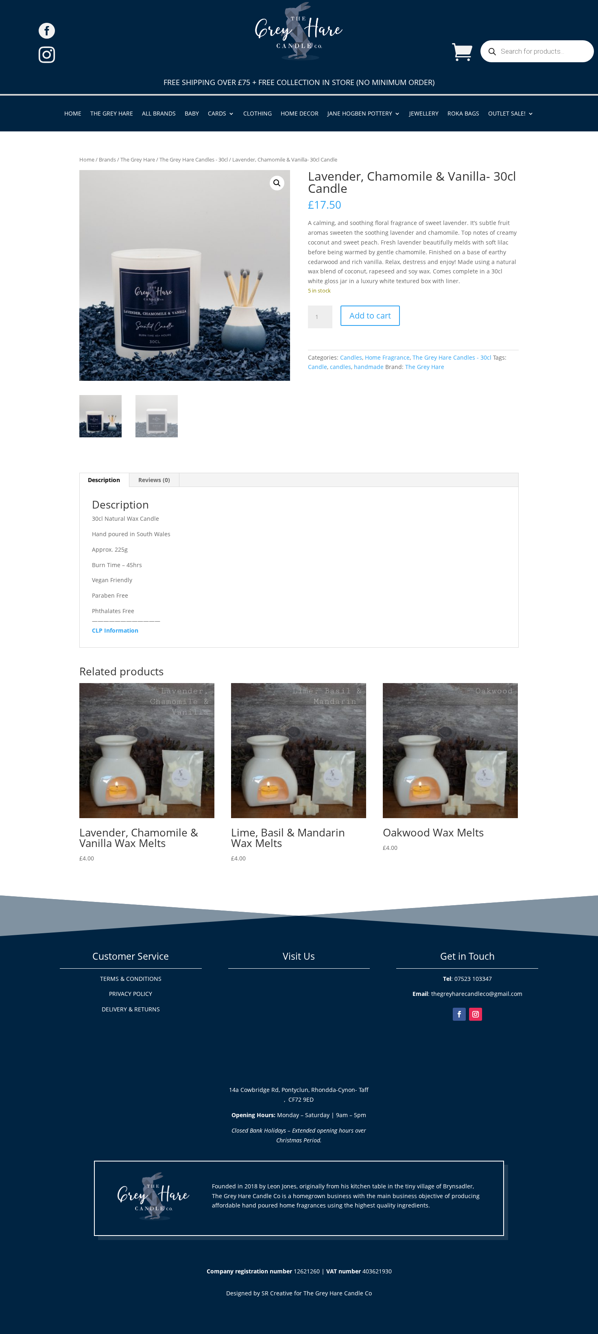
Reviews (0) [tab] (154, 480)
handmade (369, 367)
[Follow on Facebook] (459, 1014)
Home (72, 114)
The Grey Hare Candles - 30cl (193, 159)
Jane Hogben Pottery (359, 114)
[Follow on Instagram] (475, 1014)
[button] (277, 183)
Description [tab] (104, 480)
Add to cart (370, 315)
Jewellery (424, 114)
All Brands (159, 114)
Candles (351, 357)
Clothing (257, 114)
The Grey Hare (111, 114)
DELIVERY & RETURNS (131, 1009)
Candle (317, 367)
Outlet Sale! (507, 114)
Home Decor (300, 114)
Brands (107, 159)
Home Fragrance (387, 357)
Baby (192, 114)
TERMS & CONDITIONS (131, 978)
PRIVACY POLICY (130, 994)
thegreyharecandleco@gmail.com (476, 994)
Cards (217, 114)
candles (340, 367)
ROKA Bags (463, 114)
